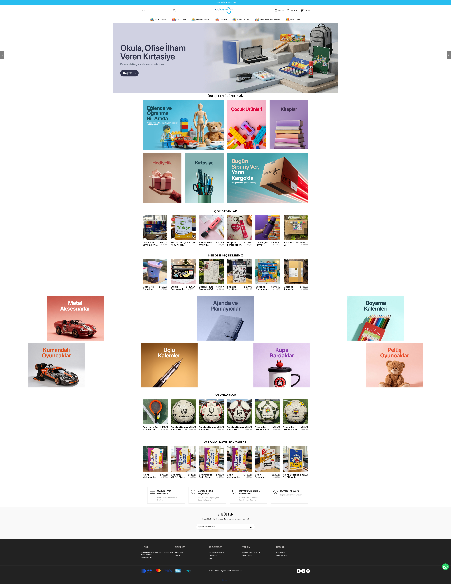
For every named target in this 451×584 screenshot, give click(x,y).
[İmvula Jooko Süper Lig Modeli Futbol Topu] (295, 426)
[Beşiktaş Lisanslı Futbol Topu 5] (155, 426)
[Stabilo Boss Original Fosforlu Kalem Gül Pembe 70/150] (211, 241)
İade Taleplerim (281, 570)
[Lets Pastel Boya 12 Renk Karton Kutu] (155, 241)
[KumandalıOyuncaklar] (56, 379)
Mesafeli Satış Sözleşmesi (251, 567)
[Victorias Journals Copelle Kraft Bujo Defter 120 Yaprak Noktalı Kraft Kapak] (296, 286)
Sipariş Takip (246, 570)
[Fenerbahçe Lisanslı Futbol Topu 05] (211, 426)
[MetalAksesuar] (75, 333)
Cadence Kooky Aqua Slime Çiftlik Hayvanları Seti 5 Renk (261, 302)
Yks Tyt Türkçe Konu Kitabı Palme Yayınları (178, 258)
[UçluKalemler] (169, 379)
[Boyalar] (376, 333)
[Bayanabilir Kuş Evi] (296, 241)
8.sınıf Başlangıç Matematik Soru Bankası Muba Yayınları (206, 490)
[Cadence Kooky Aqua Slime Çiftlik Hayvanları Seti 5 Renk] (267, 286)
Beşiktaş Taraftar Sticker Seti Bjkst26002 (233, 302)
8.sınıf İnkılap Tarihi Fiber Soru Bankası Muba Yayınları (150, 490)
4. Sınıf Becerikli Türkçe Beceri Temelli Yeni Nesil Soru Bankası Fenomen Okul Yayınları (263, 490)
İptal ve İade (213, 570)
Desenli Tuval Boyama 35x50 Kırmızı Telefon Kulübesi (207, 302)
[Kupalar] (282, 379)
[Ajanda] (225, 333)
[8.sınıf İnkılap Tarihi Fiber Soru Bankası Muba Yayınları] (155, 473)
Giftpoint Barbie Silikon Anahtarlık (234, 258)
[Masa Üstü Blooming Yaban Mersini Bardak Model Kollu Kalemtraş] (155, 286)
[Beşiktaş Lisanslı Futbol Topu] (183, 426)
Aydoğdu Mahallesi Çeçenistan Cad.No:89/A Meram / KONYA (157, 568)
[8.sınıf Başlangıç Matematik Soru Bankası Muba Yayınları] (211, 473)
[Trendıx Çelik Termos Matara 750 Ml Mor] (267, 241)
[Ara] (174, 10)
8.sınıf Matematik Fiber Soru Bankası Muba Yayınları (178, 490)
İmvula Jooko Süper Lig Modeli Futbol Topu (290, 442)
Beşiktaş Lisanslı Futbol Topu (179, 442)
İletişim (177, 570)
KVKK (210, 573)
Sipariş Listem (281, 567)
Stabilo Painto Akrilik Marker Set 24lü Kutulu (177, 302)
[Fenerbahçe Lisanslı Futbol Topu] (267, 426)
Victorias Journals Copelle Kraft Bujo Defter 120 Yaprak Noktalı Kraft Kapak (290, 302)
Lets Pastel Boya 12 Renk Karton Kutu (149, 258)
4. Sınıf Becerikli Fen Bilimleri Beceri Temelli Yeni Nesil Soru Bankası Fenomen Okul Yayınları (235, 490)
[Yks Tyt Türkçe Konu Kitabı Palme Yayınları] (183, 241)
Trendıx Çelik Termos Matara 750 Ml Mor (263, 258)
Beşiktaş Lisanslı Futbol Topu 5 (151, 442)
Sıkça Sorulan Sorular (216, 567)
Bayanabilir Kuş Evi (292, 258)
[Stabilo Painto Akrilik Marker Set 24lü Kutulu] (183, 286)
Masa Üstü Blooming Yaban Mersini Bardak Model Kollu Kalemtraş (150, 302)
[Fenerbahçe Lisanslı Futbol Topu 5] (239, 426)
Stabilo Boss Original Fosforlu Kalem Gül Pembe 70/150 (207, 258)
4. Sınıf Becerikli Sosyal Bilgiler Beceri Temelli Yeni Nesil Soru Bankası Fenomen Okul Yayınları (291, 490)
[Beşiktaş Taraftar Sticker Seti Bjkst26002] (239, 286)
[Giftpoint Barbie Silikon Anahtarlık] (239, 241)
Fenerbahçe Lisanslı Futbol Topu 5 (234, 442)
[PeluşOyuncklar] (394, 379)
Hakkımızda (179, 567)
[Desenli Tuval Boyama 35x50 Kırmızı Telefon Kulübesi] (211, 286)
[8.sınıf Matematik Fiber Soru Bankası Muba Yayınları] (183, 473)
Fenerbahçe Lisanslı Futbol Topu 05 (206, 442)
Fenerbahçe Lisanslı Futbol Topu (262, 442)
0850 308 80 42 (146, 572)
